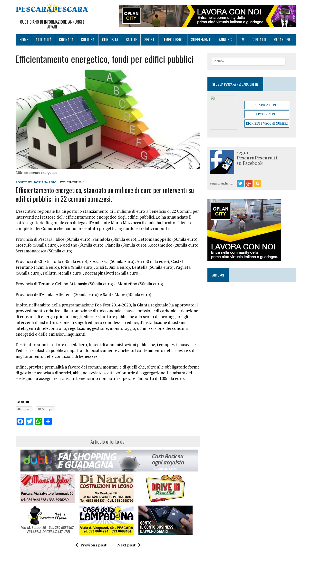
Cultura (88, 40)
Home (24, 40)
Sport (149, 40)
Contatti (259, 40)
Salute (131, 40)
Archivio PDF (267, 114)
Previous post (93, 545)
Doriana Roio (45, 182)
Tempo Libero (173, 40)
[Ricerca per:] (248, 61)
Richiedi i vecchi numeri (267, 123)
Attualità (43, 40)
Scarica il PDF (267, 105)
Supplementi (201, 40)
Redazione (282, 40)
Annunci (226, 40)
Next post (126, 545)
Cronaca (66, 40)
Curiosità (110, 40)
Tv (242, 40)
